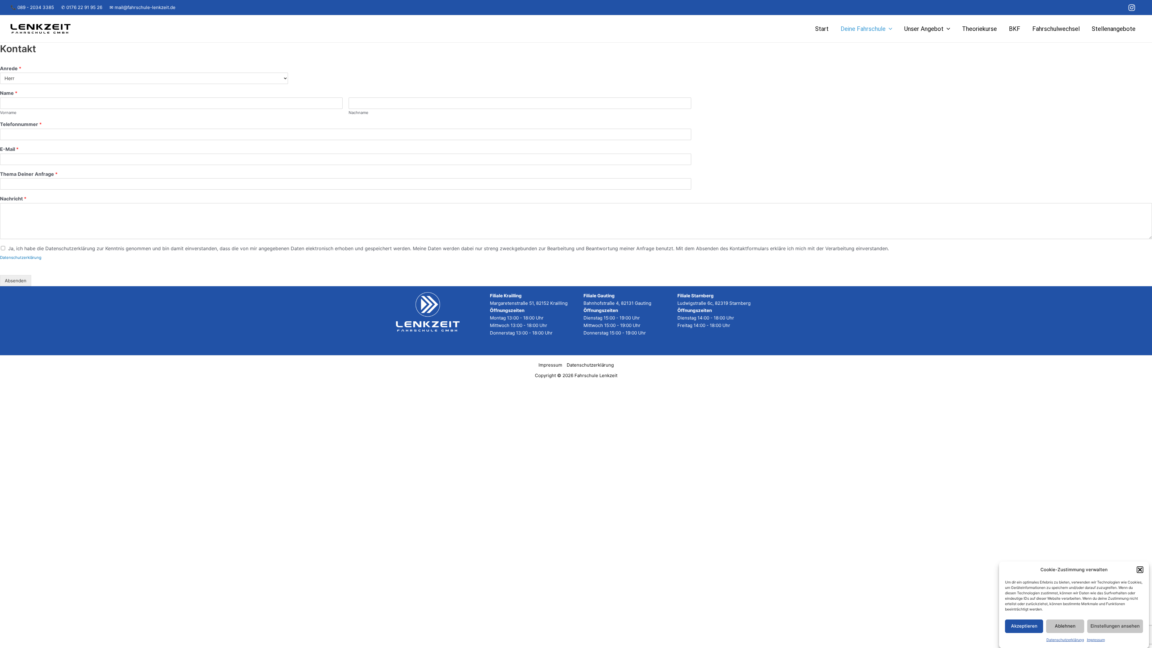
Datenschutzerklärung (1065, 639)
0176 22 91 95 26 (84, 7)
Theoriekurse (979, 28)
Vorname (8, 112)
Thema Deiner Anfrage (29, 174)
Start (822, 28)
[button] (1140, 570)
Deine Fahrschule (863, 28)
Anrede (10, 68)
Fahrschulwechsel (1056, 28)
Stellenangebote (1114, 28)
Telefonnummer (21, 124)
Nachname (358, 112)
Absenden (15, 281)
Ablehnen (1065, 626)
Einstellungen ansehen (1115, 626)
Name (8, 93)
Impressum (1096, 639)
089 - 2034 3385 (35, 7)
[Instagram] (1132, 7)
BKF (1014, 28)
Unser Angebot (924, 28)
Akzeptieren (1024, 626)
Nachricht (13, 199)
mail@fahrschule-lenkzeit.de (145, 7)
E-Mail (9, 149)
